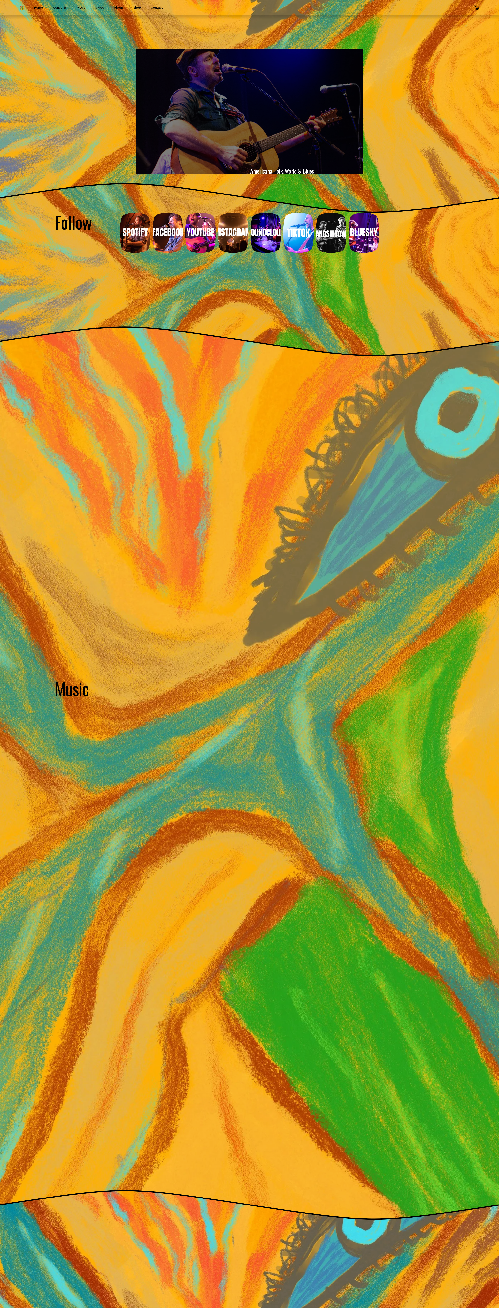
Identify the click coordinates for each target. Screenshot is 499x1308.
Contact (157, 7)
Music (81, 7)
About (118, 7)
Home (38, 7)
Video (99, 7)
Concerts (60, 7)
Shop (137, 7)
